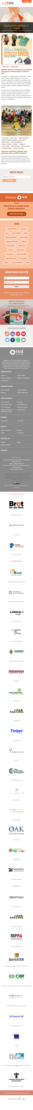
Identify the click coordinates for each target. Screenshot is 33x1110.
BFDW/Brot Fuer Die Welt (16, 515)
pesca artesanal (6, 146)
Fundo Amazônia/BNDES (16, 926)
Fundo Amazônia (16, 720)
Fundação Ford (16, 534)
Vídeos (3, 433)
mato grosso (22, 245)
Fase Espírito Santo (6, 404)
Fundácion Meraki (16, 859)
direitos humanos (22, 254)
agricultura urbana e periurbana (9, 140)
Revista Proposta (5, 430)
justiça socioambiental (16, 142)
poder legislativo (15, 146)
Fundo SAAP (20, 421)
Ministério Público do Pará (16, 946)
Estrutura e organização (23, 378)
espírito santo (20, 250)
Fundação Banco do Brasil (16, 1025)
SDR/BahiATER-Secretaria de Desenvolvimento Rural (16, 966)
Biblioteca (19, 430)
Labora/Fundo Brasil (16, 621)
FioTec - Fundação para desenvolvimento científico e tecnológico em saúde (16, 1066)
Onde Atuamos (6, 398)
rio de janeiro (11, 245)
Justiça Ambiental (12, 229)
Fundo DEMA (4, 421)
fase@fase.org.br (18, 469)
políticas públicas (25, 146)
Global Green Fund (16, 800)
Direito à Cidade (5, 390)
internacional (23, 258)
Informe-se (5, 438)
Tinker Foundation (16, 740)
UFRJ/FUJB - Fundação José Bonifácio (16, 1086)
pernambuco (22, 144)
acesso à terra (5, 66)
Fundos (4, 417)
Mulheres (3, 392)
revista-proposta (11, 258)
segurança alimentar (7, 148)
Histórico (3, 375)
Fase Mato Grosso (22, 404)
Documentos (20, 433)
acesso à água (5, 138)
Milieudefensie (16, 700)
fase (7, 233)
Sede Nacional (21, 409)
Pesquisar (9, 180)
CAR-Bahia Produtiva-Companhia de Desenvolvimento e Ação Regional (17, 986)
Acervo (3, 426)
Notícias (3, 442)
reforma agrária (14, 66)
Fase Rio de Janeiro (22, 407)
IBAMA (16, 1045)
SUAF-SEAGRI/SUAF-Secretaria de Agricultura (16, 1005)
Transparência (4, 380)
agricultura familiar (17, 262)
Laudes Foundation (16, 819)
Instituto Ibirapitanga (16, 906)
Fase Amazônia (5, 402)
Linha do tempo (21, 375)
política (6, 262)
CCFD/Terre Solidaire (16, 554)
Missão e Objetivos (6, 378)
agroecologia (22, 140)
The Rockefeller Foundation (16, 780)
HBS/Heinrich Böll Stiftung (16, 641)
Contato (4, 450)
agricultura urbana (23, 138)
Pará (27, 262)
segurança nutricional (18, 148)
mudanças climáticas (7, 144)
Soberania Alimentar (22, 392)
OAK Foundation (16, 839)
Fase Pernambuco (6, 407)
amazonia (23, 229)
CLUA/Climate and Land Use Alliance (16, 601)
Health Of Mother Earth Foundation (16, 661)
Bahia (25, 233)
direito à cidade (5, 142)
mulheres (15, 144)
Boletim (11, 250)
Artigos (19, 442)
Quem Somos (6, 372)
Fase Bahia (20, 402)
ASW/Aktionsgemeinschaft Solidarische (16, 581)
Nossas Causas (7, 386)
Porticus (16, 760)
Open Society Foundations (16, 879)
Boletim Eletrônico (6, 445)
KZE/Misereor (16, 681)
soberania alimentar (11, 237)
